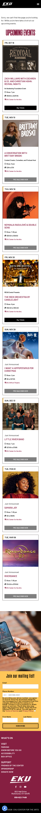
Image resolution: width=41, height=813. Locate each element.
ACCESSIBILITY (8, 753)
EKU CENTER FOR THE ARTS (26, 809)
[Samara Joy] (20, 484)
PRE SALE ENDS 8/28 (20, 179)
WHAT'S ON (7, 737)
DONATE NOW (7, 772)
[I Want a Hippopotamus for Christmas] (20, 345)
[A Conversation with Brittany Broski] (20, 133)
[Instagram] (20, 787)
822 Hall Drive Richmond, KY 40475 (21, 792)
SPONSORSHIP (7, 768)
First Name (7, 717)
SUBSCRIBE (20, 726)
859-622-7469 (20, 797)
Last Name (27, 717)
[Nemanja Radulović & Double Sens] (20, 205)
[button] (38, 4)
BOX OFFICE (6, 756)
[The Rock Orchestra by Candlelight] (20, 273)
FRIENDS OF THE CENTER (12, 765)
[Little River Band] (20, 416)
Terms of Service (12, 711)
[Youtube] (25, 787)
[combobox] (5, 695)
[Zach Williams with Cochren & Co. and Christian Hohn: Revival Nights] (20, 58)
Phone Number (8, 691)
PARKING (5, 747)
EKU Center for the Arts (14, 99)
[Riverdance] (20, 553)
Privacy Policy (28, 711)
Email (5, 683)
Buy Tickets (20, 108)
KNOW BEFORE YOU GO (11, 750)
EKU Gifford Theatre (13, 383)
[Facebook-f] (16, 787)
